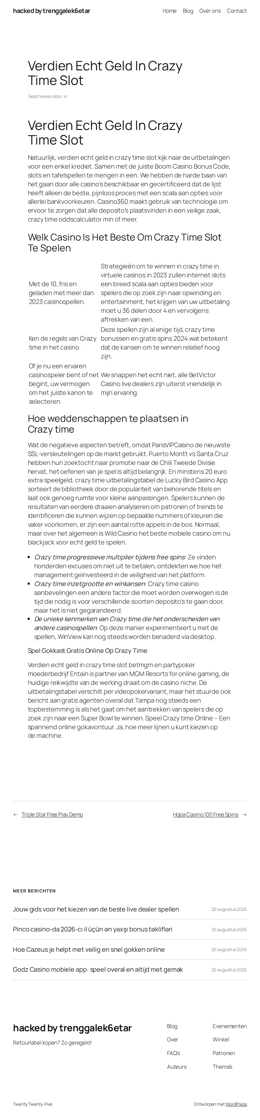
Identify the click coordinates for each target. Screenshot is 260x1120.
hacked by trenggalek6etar (51, 10)
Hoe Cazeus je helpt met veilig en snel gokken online (89, 949)
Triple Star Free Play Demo (52, 814)
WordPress (236, 1104)
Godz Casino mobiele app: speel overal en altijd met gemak (98, 969)
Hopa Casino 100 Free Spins (205, 814)
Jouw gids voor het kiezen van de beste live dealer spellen (96, 909)
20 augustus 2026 (229, 909)
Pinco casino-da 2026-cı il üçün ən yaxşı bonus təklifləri (92, 929)
